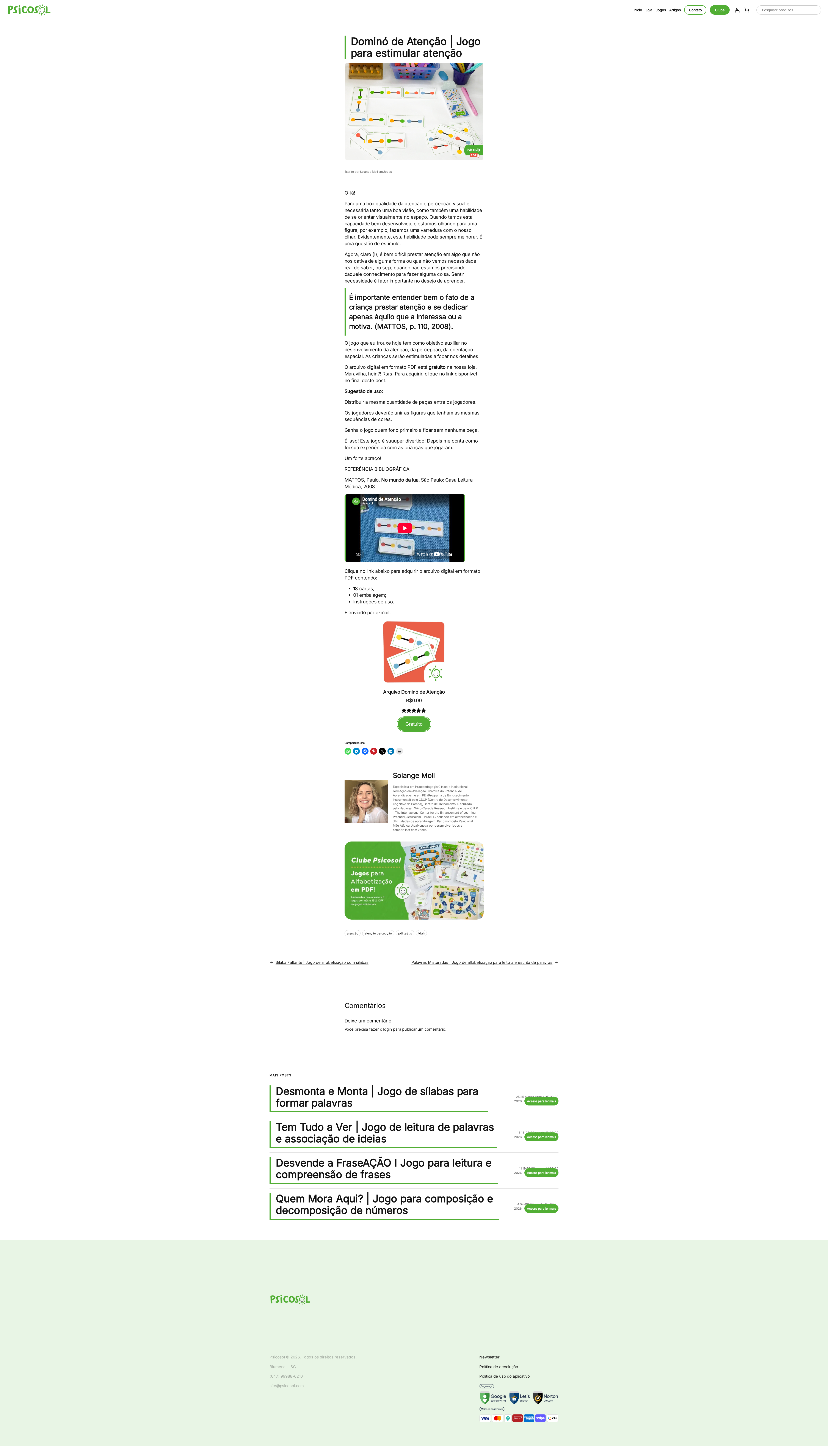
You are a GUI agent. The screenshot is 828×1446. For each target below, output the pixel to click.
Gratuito (414, 724)
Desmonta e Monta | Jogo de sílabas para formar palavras (377, 1097)
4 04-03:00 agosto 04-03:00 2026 (536, 1206)
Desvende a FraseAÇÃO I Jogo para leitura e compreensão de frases (384, 1168)
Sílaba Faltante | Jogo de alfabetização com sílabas (322, 962)
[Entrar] (737, 10)
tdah (421, 933)
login (387, 1029)
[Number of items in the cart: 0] (747, 10)
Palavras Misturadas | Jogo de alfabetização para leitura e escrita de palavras (481, 962)
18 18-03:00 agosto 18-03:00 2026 (536, 1135)
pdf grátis (405, 933)
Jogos (387, 171)
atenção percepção (378, 933)
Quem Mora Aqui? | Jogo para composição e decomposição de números (384, 1204)
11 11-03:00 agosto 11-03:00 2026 (536, 1170)
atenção (352, 933)
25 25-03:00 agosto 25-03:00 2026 (536, 1099)
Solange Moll (369, 171)
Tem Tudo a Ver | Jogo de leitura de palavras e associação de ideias (385, 1133)
